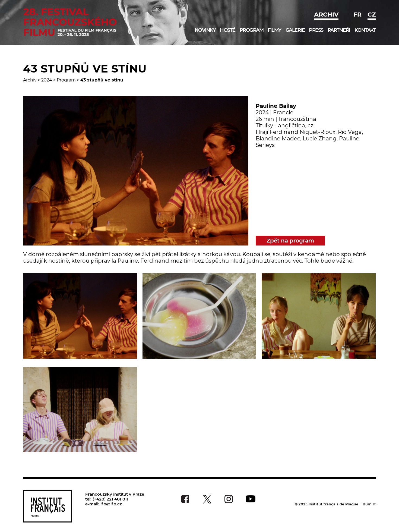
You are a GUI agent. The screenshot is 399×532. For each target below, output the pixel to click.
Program (252, 30)
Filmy (274, 30)
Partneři (339, 30)
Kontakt (365, 30)
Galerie (295, 30)
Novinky (205, 30)
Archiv (326, 14)
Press (316, 30)
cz (372, 14)
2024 (46, 80)
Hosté (227, 30)
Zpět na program (290, 240)
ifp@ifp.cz (111, 503)
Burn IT (369, 504)
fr (357, 14)
